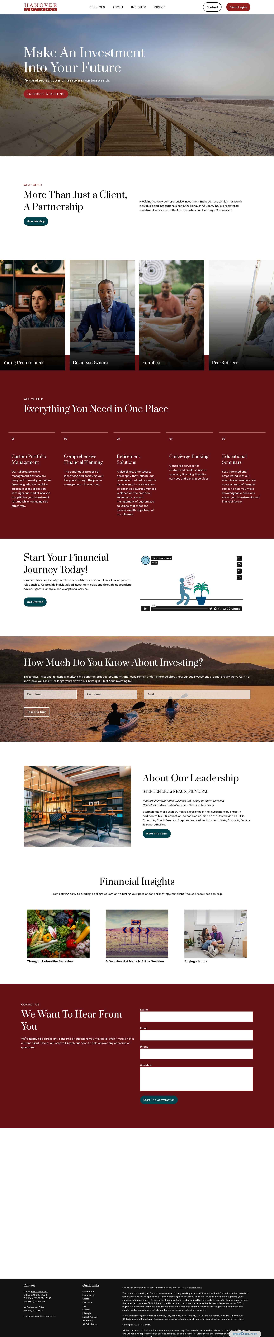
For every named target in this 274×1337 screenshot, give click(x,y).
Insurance (87, 1302)
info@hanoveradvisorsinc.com (39, 1316)
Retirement (88, 1291)
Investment (88, 1295)
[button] (97, 7)
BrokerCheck (195, 1287)
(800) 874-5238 (42, 1298)
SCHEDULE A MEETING (46, 94)
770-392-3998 (39, 1294)
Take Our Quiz (36, 712)
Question (146, 1065)
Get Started (35, 602)
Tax (84, 1306)
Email (143, 1028)
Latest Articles (90, 1316)
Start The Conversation (159, 1100)
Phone (144, 1047)
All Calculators (89, 1324)
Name (144, 1009)
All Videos (87, 1320)
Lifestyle (86, 1313)
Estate (85, 1298)
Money (86, 1309)
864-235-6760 (39, 1291)
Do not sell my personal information (224, 1319)
